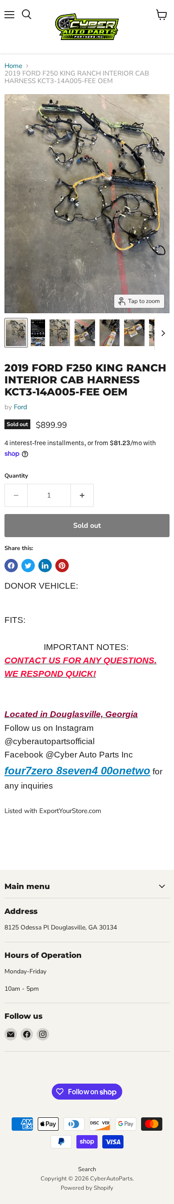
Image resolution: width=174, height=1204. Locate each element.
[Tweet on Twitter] (28, 565)
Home (13, 66)
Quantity (16, 476)
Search (87, 1169)
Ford (20, 407)
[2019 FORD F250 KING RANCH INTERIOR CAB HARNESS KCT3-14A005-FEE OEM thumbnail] (16, 333)
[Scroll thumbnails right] (161, 333)
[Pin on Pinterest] (62, 565)
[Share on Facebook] (11, 565)
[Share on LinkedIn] (45, 565)
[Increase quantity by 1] (82, 495)
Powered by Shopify (87, 1188)
